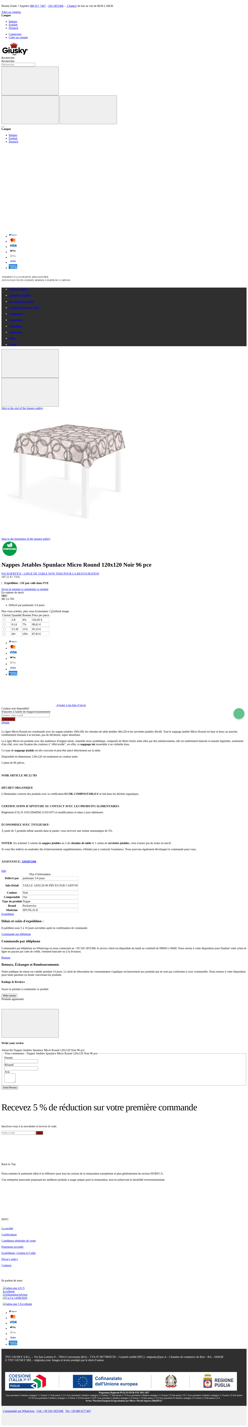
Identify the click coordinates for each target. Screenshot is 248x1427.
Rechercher (8, 61)
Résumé (9, 1064)
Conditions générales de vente (18, 1240)
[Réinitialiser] (30, 109)
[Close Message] (30, 363)
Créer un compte (18, 37)
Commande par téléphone (16, 934)
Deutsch (13, 27)
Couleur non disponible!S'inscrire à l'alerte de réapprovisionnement (25, 710)
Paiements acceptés (12, 1246)
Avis (7, 1071)
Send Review (10, 1087)
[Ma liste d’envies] (28, 172)
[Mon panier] (28, 228)
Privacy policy (9, 1259)
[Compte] (28, 200)
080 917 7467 (38, 5)
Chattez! (71, 5)
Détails (5, 722)
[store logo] (15, 54)
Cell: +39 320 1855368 (50, 1411)
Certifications (9, 1234)
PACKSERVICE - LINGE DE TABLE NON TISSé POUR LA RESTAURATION (50, 573)
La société (7, 1228)
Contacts (6, 1265)
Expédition (7, 914)
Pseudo (8, 1057)
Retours (5, 957)
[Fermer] (88, 109)
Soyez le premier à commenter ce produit (24, 589)
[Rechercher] (30, 81)
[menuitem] (128, 289)
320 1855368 (55, 5)
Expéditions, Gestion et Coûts (18, 1253)
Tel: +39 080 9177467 (78, 1411)
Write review (9, 995)
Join (39, 1132)
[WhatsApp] (238, 713)
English (13, 24)
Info (3, 870)
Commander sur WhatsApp (19, 1411)
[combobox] (18, 65)
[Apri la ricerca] (2, 126)
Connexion (15, 34)
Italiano (13, 21)
